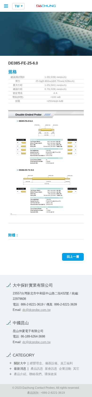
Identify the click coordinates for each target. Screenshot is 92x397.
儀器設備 (51, 363)
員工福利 (66, 363)
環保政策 (51, 374)
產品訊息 (37, 368)
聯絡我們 (35, 374)
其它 (76, 368)
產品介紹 (20, 374)
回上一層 (73, 256)
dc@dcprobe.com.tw (36, 310)
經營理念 (36, 363)
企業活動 (65, 368)
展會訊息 (51, 368)
